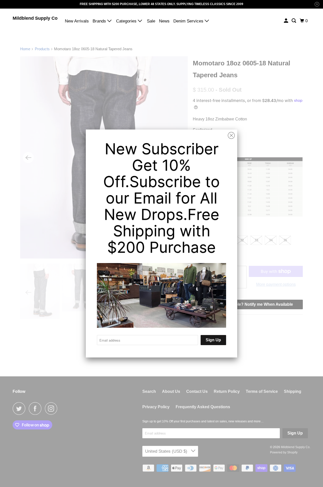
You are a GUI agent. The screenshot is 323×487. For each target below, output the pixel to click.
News (164, 21)
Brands (100, 21)
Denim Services (189, 21)
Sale (151, 21)
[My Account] (286, 21)
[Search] (294, 21)
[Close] (231, 135)
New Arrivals (77, 21)
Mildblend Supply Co (35, 18)
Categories (127, 21)
